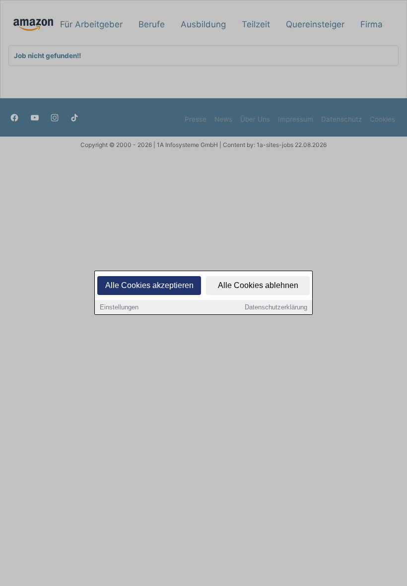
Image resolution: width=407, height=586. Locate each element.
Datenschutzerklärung (276, 307)
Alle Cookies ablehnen (258, 285)
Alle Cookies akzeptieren (149, 285)
